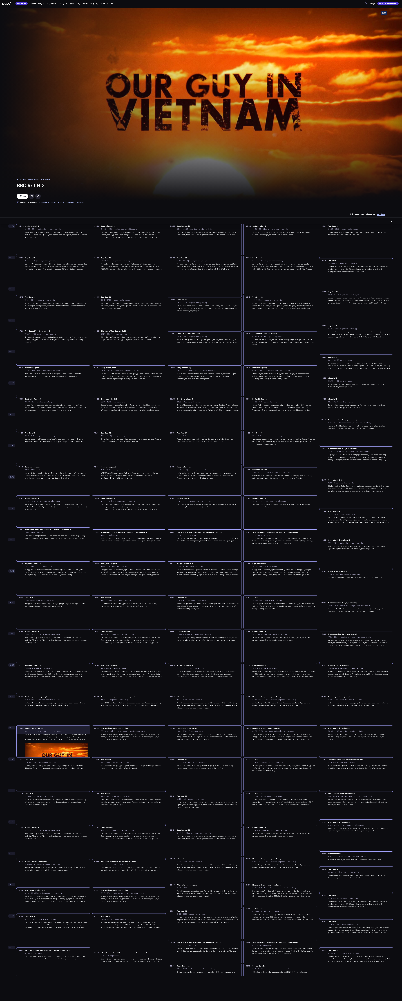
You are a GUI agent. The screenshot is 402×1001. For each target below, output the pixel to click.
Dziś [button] (351, 214)
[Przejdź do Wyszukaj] (366, 3)
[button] (392, 221)
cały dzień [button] (381, 214)
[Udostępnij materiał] (38, 196)
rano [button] (362, 214)
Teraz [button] (356, 214)
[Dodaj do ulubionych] (31, 196)
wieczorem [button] (370, 214)
